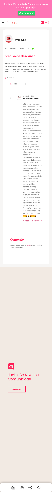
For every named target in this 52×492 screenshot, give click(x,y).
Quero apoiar (26, 13)
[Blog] (39, 488)
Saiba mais (16, 389)
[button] (3, 22)
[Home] (13, 488)
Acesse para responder (32, 221)
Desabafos (10, 78)
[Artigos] (30, 488)
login (29, 245)
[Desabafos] (21, 488)
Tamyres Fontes (31, 98)
